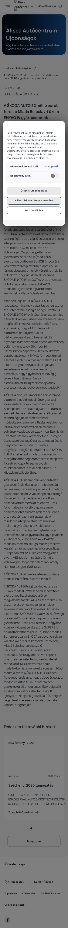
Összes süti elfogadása (34, 190)
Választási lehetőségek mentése (34, 200)
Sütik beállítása (34, 210)
